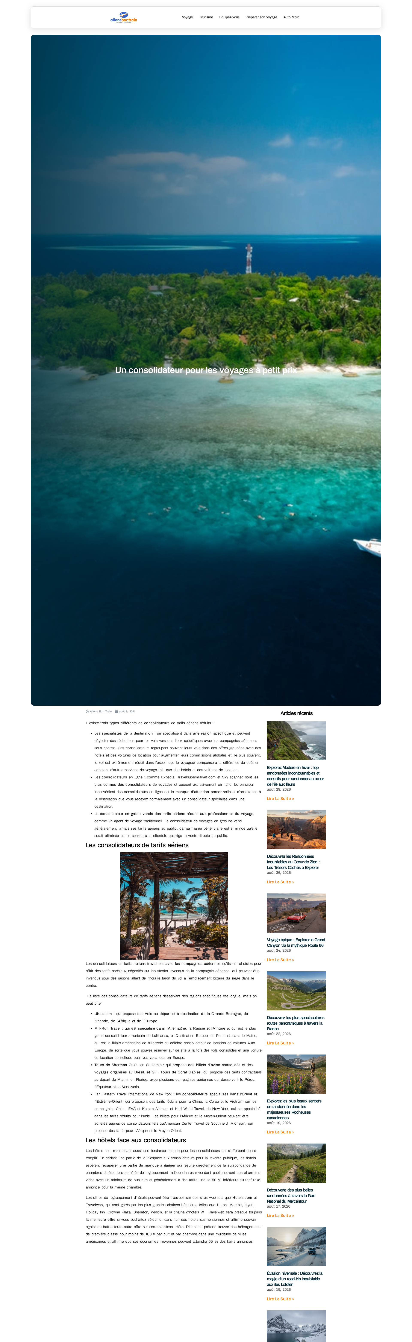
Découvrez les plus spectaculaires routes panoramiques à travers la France (295, 1023)
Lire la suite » (280, 798)
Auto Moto (291, 17)
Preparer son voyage (261, 17)
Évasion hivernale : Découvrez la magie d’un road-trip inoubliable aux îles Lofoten (294, 1279)
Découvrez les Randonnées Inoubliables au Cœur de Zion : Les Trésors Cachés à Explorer (293, 862)
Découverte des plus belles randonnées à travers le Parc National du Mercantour (291, 1196)
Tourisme (206, 17)
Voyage (187, 17)
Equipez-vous (229, 17)
